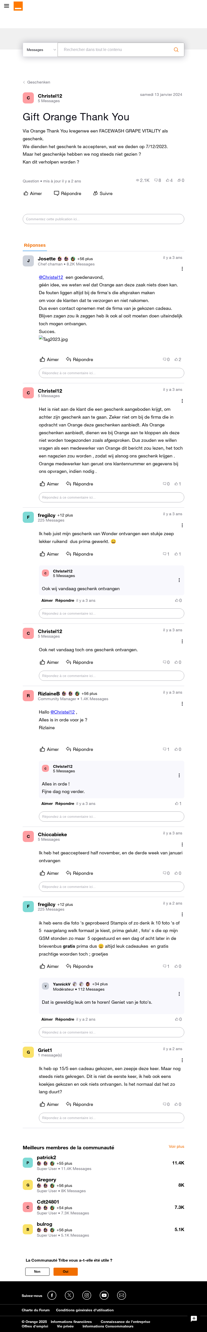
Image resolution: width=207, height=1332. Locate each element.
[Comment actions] (182, 268)
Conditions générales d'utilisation (85, 1310)
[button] (53, 339)
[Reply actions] (179, 580)
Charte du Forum (36, 1310)
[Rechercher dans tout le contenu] (176, 50)
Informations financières (71, 1321)
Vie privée (65, 1326)
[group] (142, 180)
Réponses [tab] (35, 245)
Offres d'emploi (35, 1326)
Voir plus (176, 1146)
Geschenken (38, 82)
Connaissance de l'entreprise (125, 1321)
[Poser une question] (194, 1319)
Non (37, 1271)
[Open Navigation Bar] (8, 6)
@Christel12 (51, 277)
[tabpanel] (103, 689)
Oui (65, 1271)
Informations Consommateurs (108, 1326)
